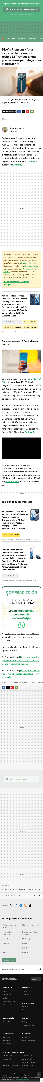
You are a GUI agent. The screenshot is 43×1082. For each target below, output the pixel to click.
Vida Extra (25, 995)
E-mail (32, 111)
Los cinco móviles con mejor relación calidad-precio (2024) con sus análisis (21, 673)
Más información (23, 1079)
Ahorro (25, 952)
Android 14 (30, 432)
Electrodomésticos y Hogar (10, 926)
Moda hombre (8, 939)
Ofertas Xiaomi (24, 896)
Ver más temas (9, 960)
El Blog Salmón (26, 1037)
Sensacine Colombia (28, 1062)
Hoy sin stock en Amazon (10, 576)
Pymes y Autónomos (28, 1040)
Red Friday (17, 164)
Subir (34, 979)
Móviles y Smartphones (19, 682)
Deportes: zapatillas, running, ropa (29, 933)
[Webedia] (9, 980)
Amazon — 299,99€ (30, 322)
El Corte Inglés (10, 38)
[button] (17, 128)
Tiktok (30, 905)
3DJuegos (25, 991)
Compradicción (31, 266)
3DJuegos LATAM (27, 1056)
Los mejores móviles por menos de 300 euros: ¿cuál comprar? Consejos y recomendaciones (20, 660)
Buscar (40, 969)
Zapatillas (21, 38)
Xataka (5, 991)
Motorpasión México (28, 1066)
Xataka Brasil (7, 1059)
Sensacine (25, 1006)
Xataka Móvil (7, 995)
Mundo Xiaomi (7, 1005)
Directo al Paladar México (11, 1066)
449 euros (33, 161)
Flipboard (27, 111)
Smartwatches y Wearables (8, 933)
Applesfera (6, 998)
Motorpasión (26, 1022)
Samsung (6, 943)
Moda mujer (26, 939)
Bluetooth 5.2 (12, 481)
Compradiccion (7, 1044)
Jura (4, 952)
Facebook (19, 111)
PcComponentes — (12, 327)
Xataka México (7, 1056)
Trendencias (6, 1037)
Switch (24, 948)
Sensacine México (27, 1059)
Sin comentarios (10, 111)
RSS (25, 905)
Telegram (24, 263)
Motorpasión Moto (28, 1025)
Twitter (23, 111)
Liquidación (32, 38)
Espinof (24, 1010)
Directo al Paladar (8, 1022)
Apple (24, 943)
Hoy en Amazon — (11, 535)
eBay (4, 948)
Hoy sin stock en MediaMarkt (12, 322)
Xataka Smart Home (9, 1001)
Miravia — (30, 327)
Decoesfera (6, 1040)
